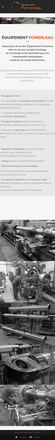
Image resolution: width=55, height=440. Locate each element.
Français (22, 437)
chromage (20, 130)
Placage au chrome (10, 96)
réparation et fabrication (33, 101)
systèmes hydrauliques (14, 116)
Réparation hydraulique (12, 149)
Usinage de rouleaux (11, 121)
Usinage (5, 161)
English (37, 437)
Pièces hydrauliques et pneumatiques (19, 166)
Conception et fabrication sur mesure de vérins (24, 179)
